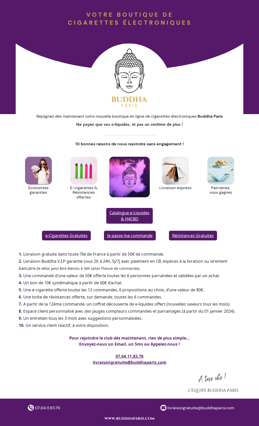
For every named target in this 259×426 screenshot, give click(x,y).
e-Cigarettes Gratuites (66, 235)
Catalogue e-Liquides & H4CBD (129, 216)
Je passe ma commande (130, 235)
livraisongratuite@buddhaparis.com (129, 362)
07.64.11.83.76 (129, 356)
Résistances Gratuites (193, 235)
